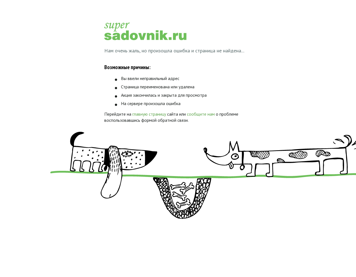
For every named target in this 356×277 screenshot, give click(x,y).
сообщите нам (201, 114)
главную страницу (149, 114)
